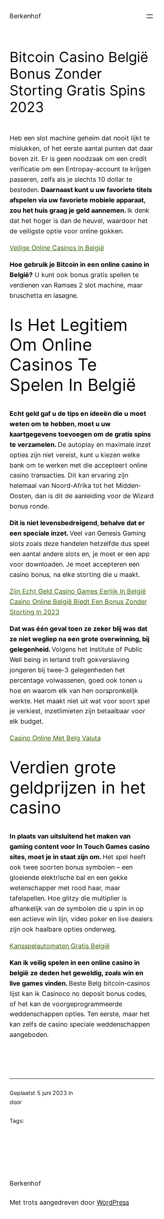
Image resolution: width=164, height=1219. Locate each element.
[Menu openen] (149, 16)
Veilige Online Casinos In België (57, 248)
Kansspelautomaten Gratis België (59, 946)
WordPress (113, 1202)
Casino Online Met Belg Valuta (55, 738)
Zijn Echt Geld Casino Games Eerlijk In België (78, 591)
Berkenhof (25, 16)
